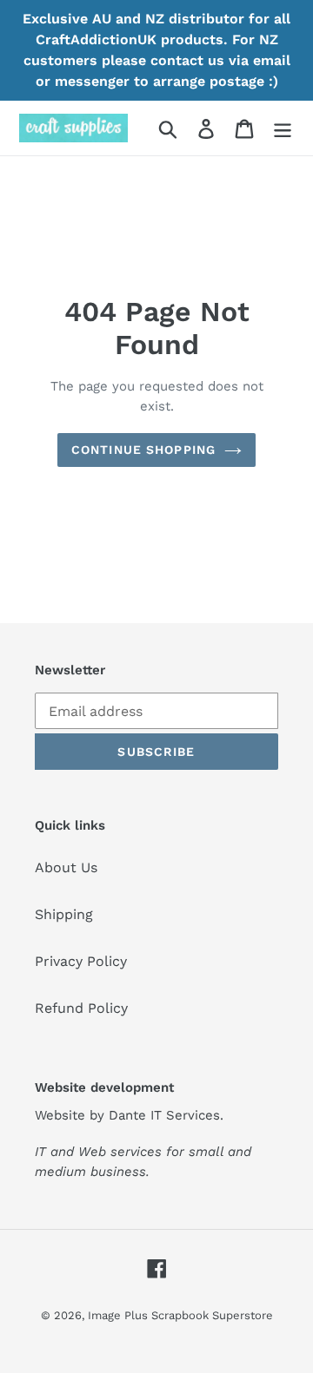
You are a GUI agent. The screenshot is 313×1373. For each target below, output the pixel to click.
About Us (66, 867)
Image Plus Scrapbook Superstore (180, 1315)
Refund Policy (81, 1008)
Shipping (64, 914)
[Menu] (282, 128)
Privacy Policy (81, 961)
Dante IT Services (164, 1115)
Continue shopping (143, 450)
